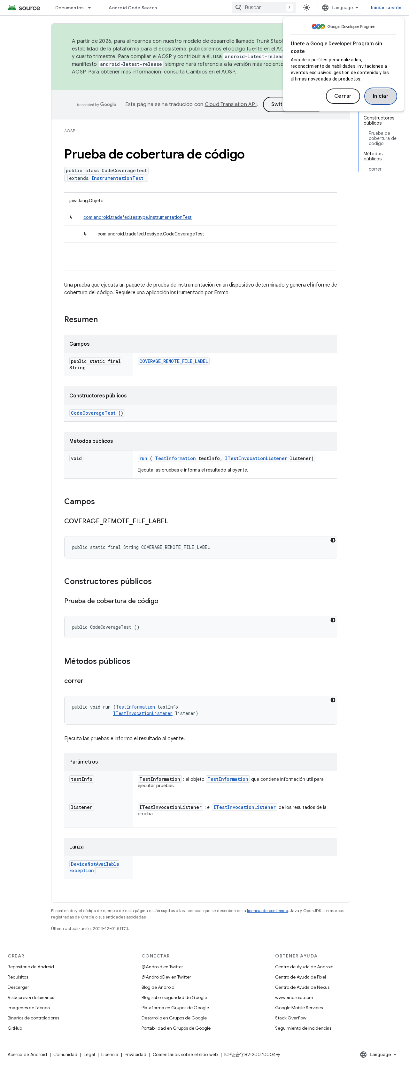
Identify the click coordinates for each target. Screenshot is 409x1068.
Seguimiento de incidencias (303, 1028)
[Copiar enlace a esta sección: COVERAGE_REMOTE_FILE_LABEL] (174, 522)
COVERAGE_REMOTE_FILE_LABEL (173, 361)
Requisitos (18, 977)
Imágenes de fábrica (29, 1007)
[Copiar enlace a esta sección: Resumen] (106, 320)
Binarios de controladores (33, 1018)
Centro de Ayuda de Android (304, 967)
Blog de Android (158, 987)
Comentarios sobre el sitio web (185, 1054)
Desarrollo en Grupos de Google (174, 1018)
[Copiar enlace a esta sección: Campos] (103, 502)
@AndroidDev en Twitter (166, 977)
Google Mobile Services (299, 1007)
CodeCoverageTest (93, 413)
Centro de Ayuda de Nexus (302, 987)
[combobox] (264, 7)
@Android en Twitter (162, 967)
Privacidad (135, 1054)
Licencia (109, 1054)
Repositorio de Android (31, 967)
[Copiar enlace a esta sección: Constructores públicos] (160, 582)
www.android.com (294, 997)
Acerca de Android (27, 1054)
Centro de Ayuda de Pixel (300, 977)
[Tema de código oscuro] (333, 540)
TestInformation (175, 458)
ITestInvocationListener (256, 458)
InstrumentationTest (117, 178)
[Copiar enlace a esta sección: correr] (89, 681)
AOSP (69, 131)
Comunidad (65, 1054)
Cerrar (343, 96)
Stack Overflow (290, 1018)
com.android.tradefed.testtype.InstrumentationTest (137, 217)
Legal (89, 1054)
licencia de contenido (267, 910)
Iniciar (381, 96)
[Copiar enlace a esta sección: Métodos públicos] (138, 662)
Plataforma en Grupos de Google (175, 1007)
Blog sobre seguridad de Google (174, 997)
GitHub (15, 1028)
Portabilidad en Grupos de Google (176, 1028)
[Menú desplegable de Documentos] (92, 7)
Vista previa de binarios (31, 997)
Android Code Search (133, 8)
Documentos (69, 8)
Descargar (18, 987)
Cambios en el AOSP (210, 72)
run (143, 458)
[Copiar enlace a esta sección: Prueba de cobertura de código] (164, 601)
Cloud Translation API (231, 104)
